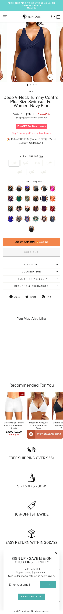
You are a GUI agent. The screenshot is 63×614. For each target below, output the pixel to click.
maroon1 (44, 208)
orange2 (52, 198)
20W (19, 172)
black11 (10, 188)
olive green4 (27, 198)
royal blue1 (10, 218)
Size (29, 156)
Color (32, 181)
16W (37, 163)
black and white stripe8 (18, 188)
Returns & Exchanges (31, 286)
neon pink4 (52, 188)
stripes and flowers (18, 218)
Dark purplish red (10, 198)
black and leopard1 (35, 198)
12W (14, 163)
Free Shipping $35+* (31, 279)
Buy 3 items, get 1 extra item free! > (31, 133)
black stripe (35, 188)
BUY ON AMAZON (31, 241)
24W (43, 172)
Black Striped (44, 188)
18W (49, 163)
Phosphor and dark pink (35, 218)
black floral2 (10, 208)
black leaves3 (31, 228)
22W (31, 172)
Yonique (26, 611)
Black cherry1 (35, 208)
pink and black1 (27, 208)
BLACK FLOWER (18, 208)
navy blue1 (44, 198)
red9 (52, 208)
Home (31, 91)
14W (25, 163)
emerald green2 (18, 198)
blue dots (52, 218)
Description (31, 272)
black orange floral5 (44, 218)
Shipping (20, 117)
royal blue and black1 (27, 188)
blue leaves (27, 218)
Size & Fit (31, 264)
